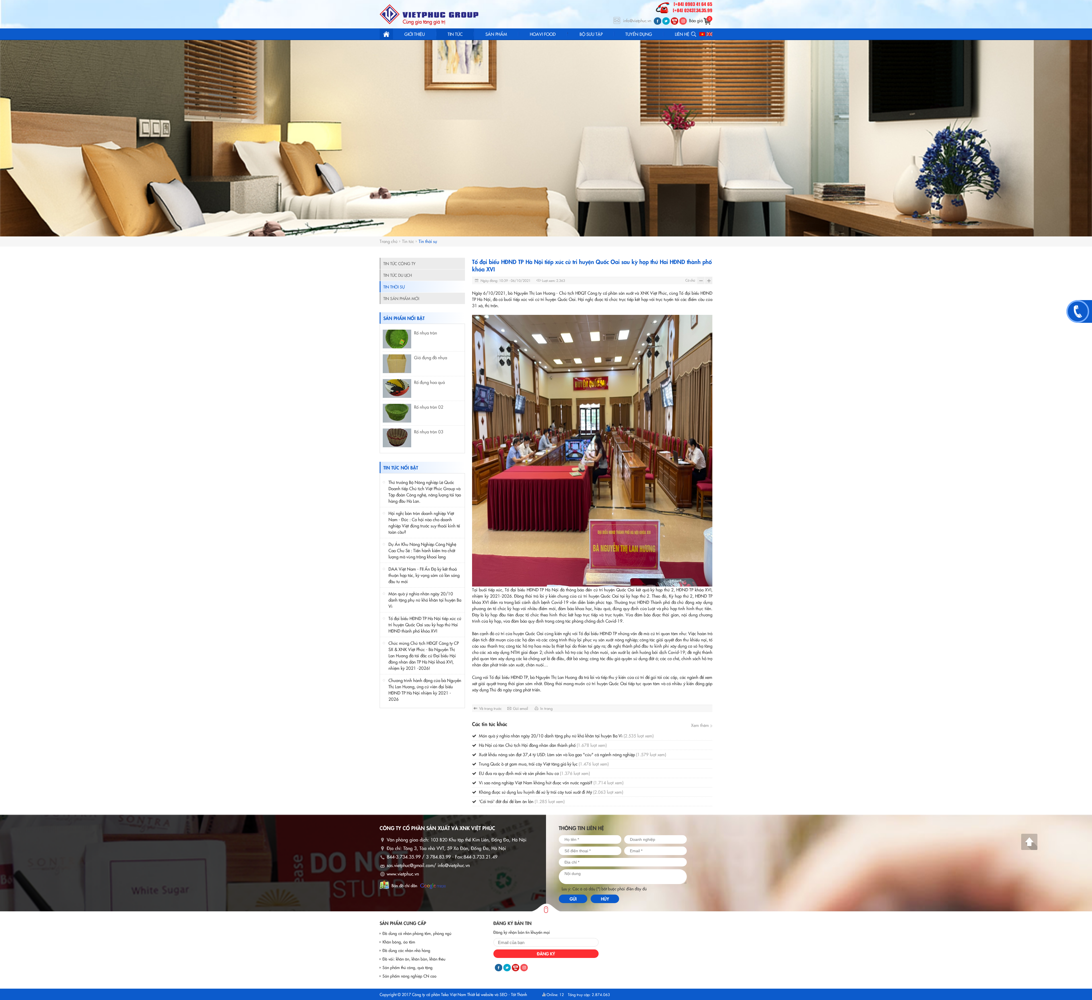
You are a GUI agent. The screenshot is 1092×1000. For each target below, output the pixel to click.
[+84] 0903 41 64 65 (693, 4)
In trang (546, 708)
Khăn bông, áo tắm (398, 942)
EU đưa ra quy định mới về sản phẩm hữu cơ (534, 773)
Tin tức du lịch (397, 275)
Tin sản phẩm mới (401, 298)
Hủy (605, 899)
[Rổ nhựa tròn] (397, 339)
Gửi (573, 899)
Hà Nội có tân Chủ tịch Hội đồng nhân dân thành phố (542, 745)
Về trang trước (490, 708)
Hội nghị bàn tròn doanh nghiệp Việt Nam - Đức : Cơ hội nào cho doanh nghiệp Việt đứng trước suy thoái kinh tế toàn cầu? (424, 522)
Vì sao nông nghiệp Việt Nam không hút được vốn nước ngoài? (550, 782)
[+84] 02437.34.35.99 (692, 11)
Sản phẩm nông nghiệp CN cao (409, 976)
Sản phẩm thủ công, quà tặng (407, 967)
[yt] (674, 21)
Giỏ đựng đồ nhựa (430, 357)
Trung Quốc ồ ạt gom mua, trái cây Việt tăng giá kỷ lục (543, 764)
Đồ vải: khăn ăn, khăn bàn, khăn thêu (413, 959)
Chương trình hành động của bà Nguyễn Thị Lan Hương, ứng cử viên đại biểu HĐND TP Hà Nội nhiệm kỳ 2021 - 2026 (424, 689)
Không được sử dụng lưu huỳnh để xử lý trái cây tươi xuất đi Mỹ (550, 792)
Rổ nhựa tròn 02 (428, 407)
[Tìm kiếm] (693, 34)
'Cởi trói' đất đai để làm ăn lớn (521, 801)
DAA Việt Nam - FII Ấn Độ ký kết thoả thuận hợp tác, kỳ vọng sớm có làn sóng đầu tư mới (424, 575)
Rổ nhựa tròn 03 (428, 431)
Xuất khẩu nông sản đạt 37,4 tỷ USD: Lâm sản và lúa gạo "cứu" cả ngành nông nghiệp (572, 754)
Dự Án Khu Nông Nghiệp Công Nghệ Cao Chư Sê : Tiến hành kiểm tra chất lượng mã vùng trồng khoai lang (422, 550)
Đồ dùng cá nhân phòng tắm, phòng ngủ (416, 933)
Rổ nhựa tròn (425, 333)
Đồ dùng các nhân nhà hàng (406, 950)
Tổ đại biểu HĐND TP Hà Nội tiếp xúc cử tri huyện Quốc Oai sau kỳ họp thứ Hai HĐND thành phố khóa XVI (424, 624)
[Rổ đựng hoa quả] (397, 388)
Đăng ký (546, 954)
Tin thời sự (428, 241)
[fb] (657, 21)
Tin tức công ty (399, 263)
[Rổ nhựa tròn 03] (397, 438)
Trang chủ (386, 34)
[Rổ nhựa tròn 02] (397, 413)
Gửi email (520, 708)
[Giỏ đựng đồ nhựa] (397, 363)
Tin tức (408, 241)
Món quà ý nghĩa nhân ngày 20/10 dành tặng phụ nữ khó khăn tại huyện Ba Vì (424, 600)
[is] (683, 21)
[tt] (666, 21)
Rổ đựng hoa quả (429, 382)
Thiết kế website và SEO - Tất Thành (497, 994)
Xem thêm (700, 725)
